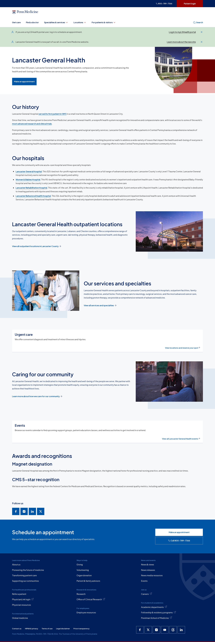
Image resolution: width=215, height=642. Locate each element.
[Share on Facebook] (15, 511)
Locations (78, 22)
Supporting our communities (25, 581)
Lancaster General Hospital (29, 171)
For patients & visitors (102, 22)
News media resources (152, 575)
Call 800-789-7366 (180, 540)
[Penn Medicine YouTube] (164, 629)
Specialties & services (54, 22)
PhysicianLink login (21, 599)
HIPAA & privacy (31, 628)
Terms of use (47, 628)
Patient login (190, 3)
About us (16, 564)
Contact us (16, 628)
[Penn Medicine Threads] (173, 629)
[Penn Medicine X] (148, 629)
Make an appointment (24, 81)
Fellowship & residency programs (157, 612)
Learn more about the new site (181, 42)
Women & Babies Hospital (28, 179)
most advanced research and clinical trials (32, 123)
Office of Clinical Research (89, 599)
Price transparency (81, 628)
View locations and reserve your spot (181, 348)
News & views (147, 564)
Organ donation (84, 575)
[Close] (201, 32)
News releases (148, 570)
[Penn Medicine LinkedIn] (181, 629)
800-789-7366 (165, 3)
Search (199, 22)
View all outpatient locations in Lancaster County (35, 246)
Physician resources (21, 605)
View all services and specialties (99, 305)
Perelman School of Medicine (155, 618)
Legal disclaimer (63, 628)
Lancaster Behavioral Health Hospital (33, 196)
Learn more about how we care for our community (36, 396)
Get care (16, 22)
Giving (80, 564)
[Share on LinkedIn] (32, 511)
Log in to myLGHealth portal (182, 32)
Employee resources (86, 612)
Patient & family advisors (88, 581)
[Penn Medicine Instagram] (156, 629)
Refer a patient (19, 594)
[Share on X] (40, 511)
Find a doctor (32, 22)
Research (81, 594)
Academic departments (152, 607)
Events (144, 581)
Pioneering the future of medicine (28, 570)
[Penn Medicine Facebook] (139, 629)
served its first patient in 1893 (52, 114)
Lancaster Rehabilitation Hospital (31, 187)
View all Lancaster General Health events (180, 439)
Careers (145, 594)
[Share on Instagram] (24, 511)
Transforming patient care (24, 575)
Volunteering (83, 570)
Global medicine (20, 618)
